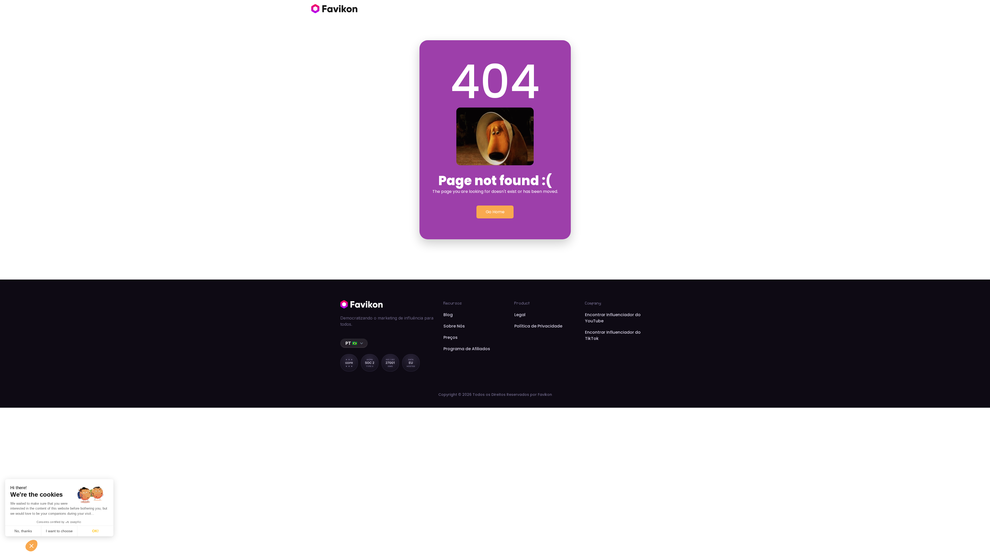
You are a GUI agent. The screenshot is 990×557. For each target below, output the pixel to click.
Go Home (495, 212)
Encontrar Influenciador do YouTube (613, 318)
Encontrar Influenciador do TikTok (613, 335)
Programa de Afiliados (466, 349)
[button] (354, 343)
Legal (519, 315)
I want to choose (59, 531)
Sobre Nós (454, 326)
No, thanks (23, 531)
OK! (95, 531)
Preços (450, 337)
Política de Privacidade (538, 326)
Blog (448, 315)
